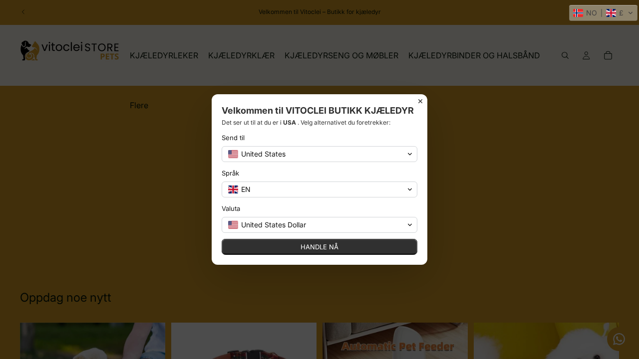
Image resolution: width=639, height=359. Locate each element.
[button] (603, 13)
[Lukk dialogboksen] (420, 101)
